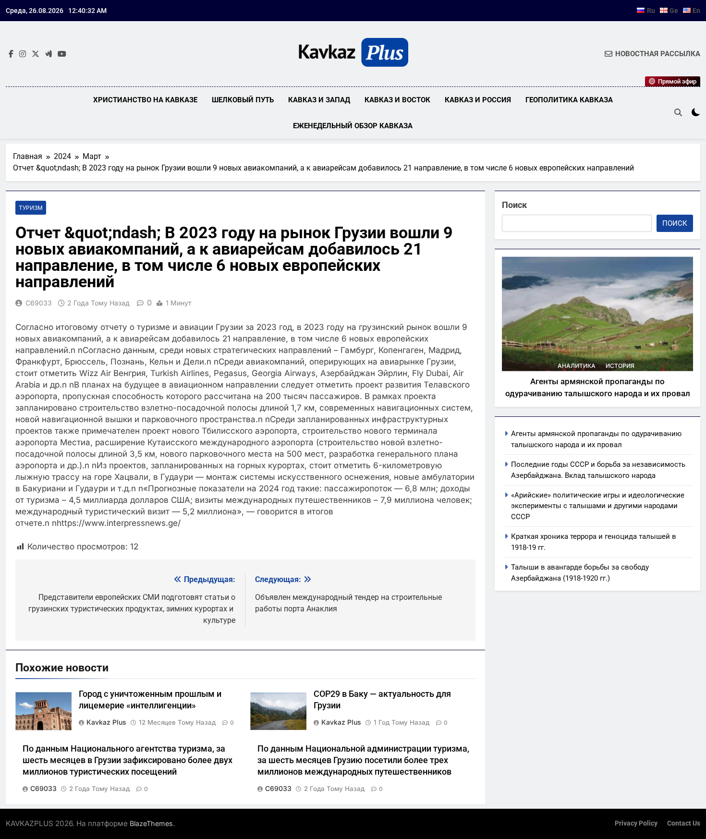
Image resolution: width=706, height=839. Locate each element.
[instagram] (22, 54)
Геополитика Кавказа (569, 100)
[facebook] (11, 54)
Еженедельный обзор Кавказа (353, 126)
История (620, 365)
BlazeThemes (151, 823)
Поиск (514, 205)
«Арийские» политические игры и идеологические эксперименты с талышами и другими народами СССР (597, 506)
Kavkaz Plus (106, 722)
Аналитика (577, 365)
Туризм (31, 207)
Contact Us (683, 823)
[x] (35, 54)
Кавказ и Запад (319, 100)
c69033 (38, 303)
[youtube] (62, 54)
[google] (48, 54)
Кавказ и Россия (478, 100)
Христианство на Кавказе (145, 100)
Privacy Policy (636, 823)
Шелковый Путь (243, 100)
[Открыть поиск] (678, 112)
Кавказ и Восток (397, 100)
